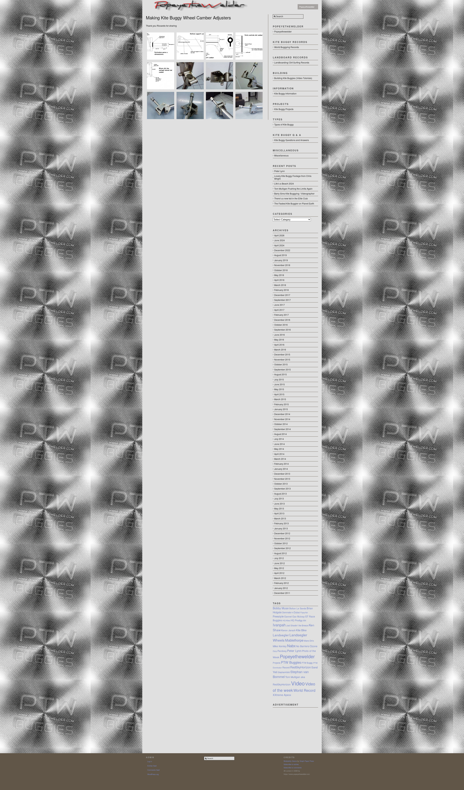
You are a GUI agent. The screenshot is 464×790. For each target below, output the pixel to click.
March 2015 (280, 399)
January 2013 (281, 528)
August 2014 (280, 434)
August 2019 (280, 255)
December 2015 (282, 354)
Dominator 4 (287, 612)
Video (298, 683)
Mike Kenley (280, 646)
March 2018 (280, 285)
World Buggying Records (286, 47)
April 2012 (279, 573)
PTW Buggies (291, 662)
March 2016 (280, 349)
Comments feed (153, 770)
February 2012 (281, 582)
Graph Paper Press (307, 761)
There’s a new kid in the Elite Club (291, 198)
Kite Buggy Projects (283, 109)
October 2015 (281, 364)
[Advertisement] (295, 726)
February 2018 (281, 289)
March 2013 (280, 518)
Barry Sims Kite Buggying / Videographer (294, 193)
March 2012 (280, 578)
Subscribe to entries (291, 764)
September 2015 (282, 369)
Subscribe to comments (293, 767)
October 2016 (281, 324)
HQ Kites (286, 620)
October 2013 (281, 483)
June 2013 (279, 503)
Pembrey (282, 651)
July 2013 (279, 498)
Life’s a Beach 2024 (284, 183)
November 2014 (282, 419)
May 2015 (279, 389)
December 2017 (282, 294)
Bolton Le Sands (297, 608)
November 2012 (282, 538)
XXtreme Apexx (282, 695)
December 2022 (282, 250)
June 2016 (279, 334)
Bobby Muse (281, 608)
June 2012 (279, 563)
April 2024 (279, 245)
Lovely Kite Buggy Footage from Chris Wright (292, 177)
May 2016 (279, 339)
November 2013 (282, 478)
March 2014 (280, 458)
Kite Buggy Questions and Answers (291, 140)
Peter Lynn (279, 171)
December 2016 (282, 319)
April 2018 (279, 279)
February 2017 (281, 314)
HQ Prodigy (297, 620)
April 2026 (279, 235)
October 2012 (281, 543)
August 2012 (280, 553)
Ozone (313, 646)
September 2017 (282, 299)
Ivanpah (279, 624)
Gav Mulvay (298, 616)
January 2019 (281, 260)
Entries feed (151, 765)
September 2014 (282, 429)
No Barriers (302, 646)
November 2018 (282, 265)
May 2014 (279, 448)
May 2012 (279, 568)
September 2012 (282, 548)
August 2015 (280, 374)
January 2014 (281, 468)
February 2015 (281, 404)
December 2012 (282, 533)
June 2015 (279, 384)
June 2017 (279, 304)
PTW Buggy (307, 662)
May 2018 (279, 275)
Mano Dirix (309, 640)
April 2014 (279, 453)
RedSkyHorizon (300, 667)
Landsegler (281, 635)
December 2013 (282, 473)
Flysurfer (304, 612)
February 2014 (281, 463)
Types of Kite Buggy (284, 124)
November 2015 (282, 359)
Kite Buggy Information (285, 93)
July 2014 (279, 438)
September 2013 (282, 488)
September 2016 (282, 329)
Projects (276, 662)
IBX (304, 620)
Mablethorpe (294, 640)
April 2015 (279, 394)
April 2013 (279, 513)
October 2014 (281, 424)
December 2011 (282, 592)
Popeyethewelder (306, 6)
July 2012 (279, 558)
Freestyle (278, 616)
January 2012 (281, 588)
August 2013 (280, 493)
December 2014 (282, 414)
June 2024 (279, 240)
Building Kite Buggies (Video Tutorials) (293, 78)
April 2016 (279, 344)
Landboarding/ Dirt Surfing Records (291, 62)
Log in (149, 761)
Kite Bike (301, 630)
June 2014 (279, 443)
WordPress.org (153, 774)
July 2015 (279, 379)
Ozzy (275, 651)
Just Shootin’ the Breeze (297, 625)
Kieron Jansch (288, 630)
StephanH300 (284, 672)
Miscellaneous (281, 155)
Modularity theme (290, 761)
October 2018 (281, 270)
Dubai (297, 612)
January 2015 (281, 409)
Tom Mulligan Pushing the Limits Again (293, 188)
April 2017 (279, 309)
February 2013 (281, 523)
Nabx (291, 645)
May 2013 (279, 508)
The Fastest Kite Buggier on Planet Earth (294, 203)
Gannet (288, 616)
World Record (304, 690)
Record (286, 667)
